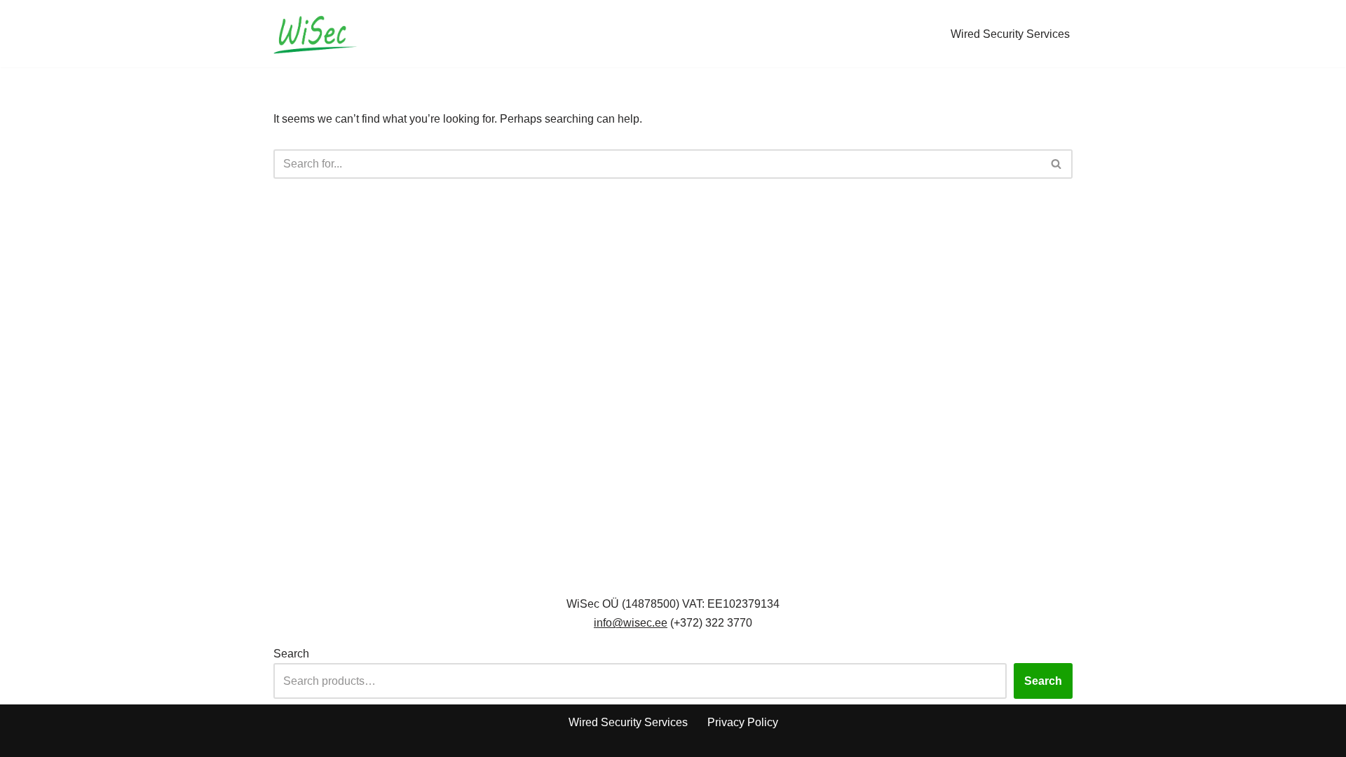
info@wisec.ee (630, 623)
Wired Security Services (1010, 34)
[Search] (1057, 164)
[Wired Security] (315, 34)
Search (291, 654)
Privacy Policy (742, 722)
